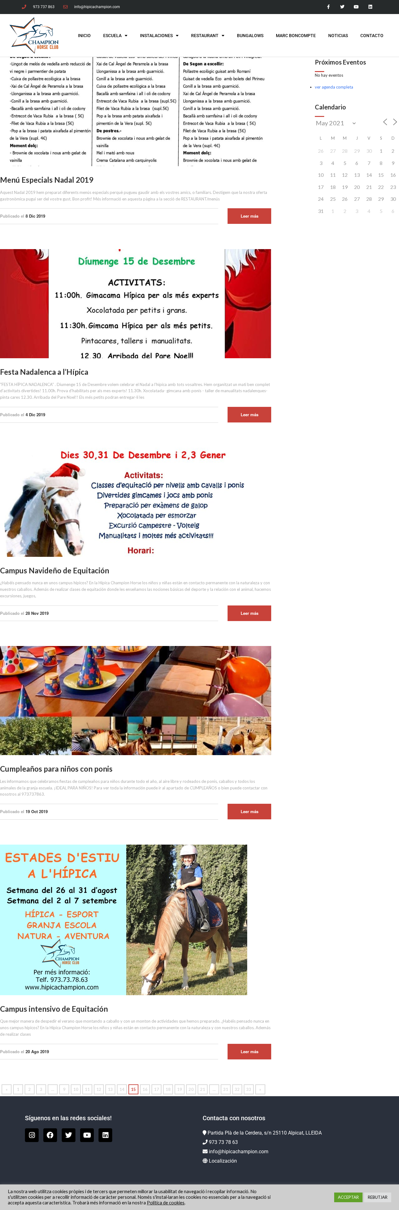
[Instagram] (32, 1135)
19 (179, 1089)
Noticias (338, 35)
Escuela (112, 35)
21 (202, 1089)
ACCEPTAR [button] (348, 1197)
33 (248, 1089)
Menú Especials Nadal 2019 (46, 179)
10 (75, 1089)
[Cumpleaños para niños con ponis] (135, 700)
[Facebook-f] (328, 7)
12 (98, 1089)
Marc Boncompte (296, 35)
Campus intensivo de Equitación (54, 1008)
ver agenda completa (334, 86)
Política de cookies (166, 1202)
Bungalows (250, 35)
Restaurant (205, 35)
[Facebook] (50, 1135)
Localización (223, 1161)
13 (110, 1089)
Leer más (249, 216)
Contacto (371, 35)
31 (225, 1089)
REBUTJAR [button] (377, 1197)
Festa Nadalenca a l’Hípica (44, 371)
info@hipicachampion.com (238, 1152)
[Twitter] (342, 7)
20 (191, 1089)
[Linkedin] (370, 7)
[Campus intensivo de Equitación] (123, 919)
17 (156, 1089)
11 (87, 1089)
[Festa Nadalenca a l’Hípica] (135, 303)
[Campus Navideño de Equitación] (135, 501)
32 (237, 1089)
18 (168, 1089)
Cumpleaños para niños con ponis (56, 768)
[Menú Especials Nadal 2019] (135, 111)
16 (144, 1089)
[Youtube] (356, 7)
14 (121, 1089)
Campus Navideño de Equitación (54, 570)
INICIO (84, 35)
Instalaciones (156, 35)
